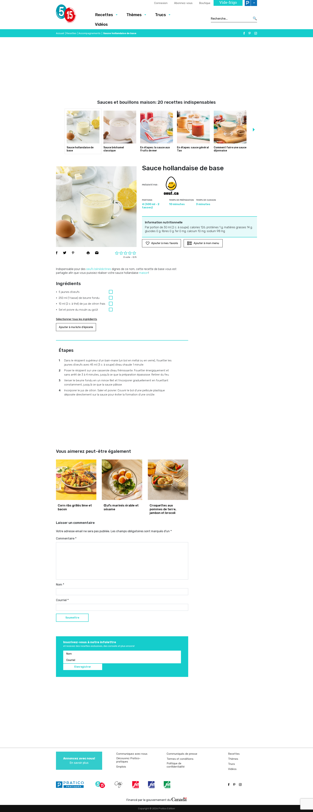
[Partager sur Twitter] (64, 252)
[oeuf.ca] (171, 186)
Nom (60, 584)
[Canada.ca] (179, 799)
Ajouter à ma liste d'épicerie (76, 327)
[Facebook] (244, 33)
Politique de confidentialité (176, 765)
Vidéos (101, 24)
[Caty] (119, 784)
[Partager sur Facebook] (56, 252)
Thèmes (134, 14)
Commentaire (66, 538)
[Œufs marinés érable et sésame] (122, 479)
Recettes (104, 14)
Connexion (161, 3)
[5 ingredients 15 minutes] (72, 14)
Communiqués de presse (182, 753)
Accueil (60, 33)
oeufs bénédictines (98, 269)
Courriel (62, 600)
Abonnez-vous (183, 3)
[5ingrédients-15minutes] (100, 784)
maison (143, 273)
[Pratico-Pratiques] (71, 784)
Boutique (204, 3)
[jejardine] (167, 784)
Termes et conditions (180, 759)
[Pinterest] (250, 33)
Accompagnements (90, 33)
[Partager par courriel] (97, 252)
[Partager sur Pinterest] (73, 252)
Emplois (121, 766)
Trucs (160, 14)
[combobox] (231, 18)
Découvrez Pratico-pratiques (128, 760)
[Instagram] (255, 33)
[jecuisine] (135, 784)
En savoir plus (79, 760)
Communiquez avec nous (131, 753)
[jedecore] (151, 784)
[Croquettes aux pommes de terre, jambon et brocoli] (168, 479)
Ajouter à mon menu (206, 243)
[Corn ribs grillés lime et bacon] (76, 479)
